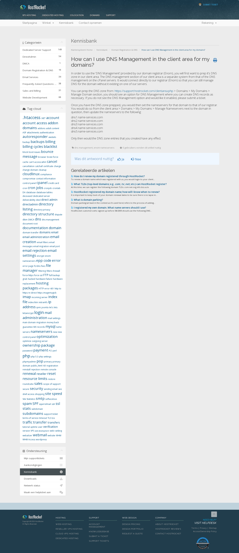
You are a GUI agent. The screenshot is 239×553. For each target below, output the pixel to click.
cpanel (42, 182)
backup (26, 142)
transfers (54, 422)
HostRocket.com (36, 517)
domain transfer (31, 232)
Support (110, 15)
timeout (43, 418)
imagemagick (49, 292)
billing (50, 141)
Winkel (47, 22)
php (26, 356)
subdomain (37, 408)
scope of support (52, 384)
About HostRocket (166, 524)
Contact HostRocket (168, 533)
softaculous (51, 399)
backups (38, 141)
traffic (27, 422)
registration (52, 365)
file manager (37, 268)
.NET (43, 118)
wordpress (41, 439)
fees (43, 266)
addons (41, 128)
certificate (48, 166)
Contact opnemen (90, 22)
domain (55, 227)
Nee (137, 159)
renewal (29, 373)
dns (38, 219)
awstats (52, 137)
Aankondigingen (32, 465)
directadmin (30, 204)
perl (55, 350)
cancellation (28, 166)
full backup (54, 275)
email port (55, 246)
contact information (46, 178)
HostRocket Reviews (168, 529)
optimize (27, 341)
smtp (40, 398)
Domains (95, 15)
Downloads (30, 478)
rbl (44, 365)
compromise (29, 178)
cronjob (48, 188)
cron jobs (35, 187)
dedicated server (41, 196)
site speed (53, 393)
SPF (35, 403)
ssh (53, 404)
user (40, 426)
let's (51, 307)
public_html (36, 365)
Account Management (97, 525)
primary (48, 361)
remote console (48, 369)
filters (49, 270)
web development (42, 431)
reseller (42, 374)
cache (25, 162)
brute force (52, 156)
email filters (42, 242)
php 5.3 (34, 356)
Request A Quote (132, 533)
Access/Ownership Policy (205, 531)
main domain (29, 322)
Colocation (77, 15)
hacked (31, 278)
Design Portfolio (132, 529)
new (55, 332)
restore (51, 379)
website (51, 435)
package (48, 345)
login (39, 312)
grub (25, 278)
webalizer (27, 435)
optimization (47, 336)
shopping (39, 394)
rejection (35, 369)
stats (27, 408)
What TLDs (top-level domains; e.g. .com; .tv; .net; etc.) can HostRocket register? (120, 184)
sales (38, 383)
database (31, 192)
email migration (41, 246)
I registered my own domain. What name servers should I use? (109, 207)
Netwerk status (31, 485)
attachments (33, 132)
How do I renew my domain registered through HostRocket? (109, 176)
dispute (58, 214)
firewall (56, 270)
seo (60, 389)
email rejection (35, 250)
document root (30, 223)
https (40, 292)
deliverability (29, 199)
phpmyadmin (29, 361)
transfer (40, 422)
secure (26, 389)
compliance (46, 174)
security (36, 388)
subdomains (33, 413)
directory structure (38, 214)
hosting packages (36, 286)
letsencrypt (28, 313)
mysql (50, 326)
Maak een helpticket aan (37, 492)
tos (53, 418)
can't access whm (37, 162)
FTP (45, 275)
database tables (44, 192)
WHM (58, 435)
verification (50, 427)
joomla (44, 307)
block (25, 152)
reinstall (26, 369)
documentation (35, 227)
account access (35, 123)
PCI (50, 350)
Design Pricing (131, 524)
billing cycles (33, 146)
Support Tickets (99, 541)
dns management (50, 219)
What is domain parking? (88, 199)
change (57, 166)
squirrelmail (45, 404)
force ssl (38, 275)
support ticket (51, 414)
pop (40, 361)
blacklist (50, 146)
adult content (52, 128)
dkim (25, 219)
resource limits (35, 378)
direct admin (49, 200)
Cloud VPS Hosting (67, 533)
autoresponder (35, 136)
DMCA (31, 219)
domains (45, 232)
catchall (39, 166)
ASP (24, 132)
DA (24, 192)
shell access (28, 394)
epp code (43, 260)
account (52, 117)
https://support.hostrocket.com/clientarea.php (144, 91)
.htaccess (31, 117)
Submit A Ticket (98, 536)
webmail (40, 435)
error (56, 260)
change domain (30, 169)
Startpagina (29, 22)
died (38, 199)
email (54, 232)
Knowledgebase (99, 531)
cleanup (43, 169)
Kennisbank (66, 22)
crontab (56, 188)
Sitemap (213, 528)
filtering (42, 270)
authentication (47, 132)
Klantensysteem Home (82, 50)
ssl (58, 403)
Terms (194, 528)
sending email (51, 389)
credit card (53, 183)
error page (28, 266)
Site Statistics (29, 399)
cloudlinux (31, 174)
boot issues (34, 152)
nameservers (41, 331)
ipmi (38, 307)
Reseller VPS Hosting (69, 529)
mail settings (54, 318)
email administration (36, 237)
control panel (29, 183)
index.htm (33, 302)
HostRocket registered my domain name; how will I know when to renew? (116, 192)
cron (25, 188)
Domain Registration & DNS (124, 50)
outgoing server (40, 341)
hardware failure (44, 278)
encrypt (40, 255)
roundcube (28, 384)
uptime (33, 426)
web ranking (56, 430)
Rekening (208, 22)
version (26, 430)
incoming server (40, 297)
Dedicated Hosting (53, 15)
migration (41, 322)
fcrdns (37, 266)
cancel (52, 161)
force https (28, 275)
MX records (39, 326)
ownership (31, 345)
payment (40, 350)
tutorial (26, 426)
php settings (45, 356)
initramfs (43, 302)
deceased (27, 196)
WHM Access (29, 439)
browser (42, 156)
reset (51, 373)
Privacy (203, 528)
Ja (122, 159)
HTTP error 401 (46, 288)
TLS (49, 418)
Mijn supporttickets (33, 458)
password (28, 350)
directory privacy (41, 209)
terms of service (30, 418)
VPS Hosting (29, 15)
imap (27, 296)
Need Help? (205, 521)
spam (27, 403)
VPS (32, 430)
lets (55, 307)
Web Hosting (64, 524)
